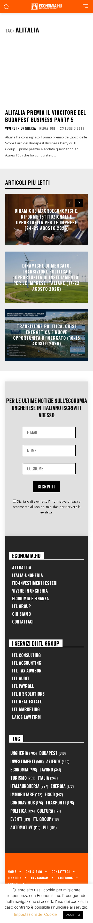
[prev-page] (69, 203)
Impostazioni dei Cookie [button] (35, 914)
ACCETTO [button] (73, 915)
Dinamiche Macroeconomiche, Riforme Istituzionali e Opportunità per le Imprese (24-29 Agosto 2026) (47, 219)
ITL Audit (20, 678)
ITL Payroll (23, 686)
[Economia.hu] (46, 6)
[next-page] (79, 203)
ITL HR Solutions (28, 694)
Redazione (47, 128)
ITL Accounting (26, 663)
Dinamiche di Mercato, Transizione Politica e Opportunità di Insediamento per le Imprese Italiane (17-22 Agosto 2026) (46, 277)
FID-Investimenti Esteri (35, 583)
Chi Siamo (21, 614)
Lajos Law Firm (26, 717)
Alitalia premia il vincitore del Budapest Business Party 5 (45, 116)
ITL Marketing (26, 709)
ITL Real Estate (27, 702)
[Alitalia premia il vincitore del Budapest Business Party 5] (46, 73)
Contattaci (23, 622)
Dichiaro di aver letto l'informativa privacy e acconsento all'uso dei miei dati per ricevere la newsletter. (46, 506)
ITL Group (21, 606)
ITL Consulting (26, 655)
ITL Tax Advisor (27, 671)
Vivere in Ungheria (20, 128)
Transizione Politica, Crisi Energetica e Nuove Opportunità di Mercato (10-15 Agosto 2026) (46, 335)
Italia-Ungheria (27, 575)
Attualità (21, 567)
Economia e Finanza (30, 598)
